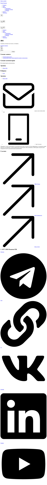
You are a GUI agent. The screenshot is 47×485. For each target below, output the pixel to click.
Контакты (5, 12)
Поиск (1, 50)
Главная (4, 5)
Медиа (4, 7)
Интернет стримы (9, 9)
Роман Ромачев (3, 3)
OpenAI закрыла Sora (7, 56)
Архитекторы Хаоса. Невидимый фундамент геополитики (15, 57)
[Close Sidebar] (1, 49)
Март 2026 (5, 68)
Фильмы (7, 10)
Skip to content (3, 1)
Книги (4, 11)
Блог (4, 6)
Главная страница (4, 45)
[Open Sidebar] (1, 15)
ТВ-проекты (8, 8)
